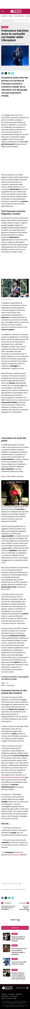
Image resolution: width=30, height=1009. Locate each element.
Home (2, 20)
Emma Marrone (19, 16)
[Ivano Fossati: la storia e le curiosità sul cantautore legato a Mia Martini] (6, 950)
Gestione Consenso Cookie (8, 998)
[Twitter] (6, 73)
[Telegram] (12, 73)
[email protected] (5, 1002)
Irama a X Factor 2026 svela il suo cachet (19, 963)
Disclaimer (19, 994)
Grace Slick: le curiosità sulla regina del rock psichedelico (8, 907)
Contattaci (11, 994)
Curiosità (7, 20)
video (9, 476)
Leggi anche (15, 927)
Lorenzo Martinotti (6, 43)
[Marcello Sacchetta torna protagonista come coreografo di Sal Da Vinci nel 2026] (6, 974)
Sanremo (4, 16)
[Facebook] (2, 73)
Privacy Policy (5, 996)
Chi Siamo (4, 994)
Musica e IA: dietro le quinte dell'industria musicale (18, 939)
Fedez (10, 16)
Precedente (7, 903)
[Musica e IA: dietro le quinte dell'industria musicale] (6, 937)
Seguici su (13, 920)
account (16, 855)
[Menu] (3, 11)
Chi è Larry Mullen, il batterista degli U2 (24, 908)
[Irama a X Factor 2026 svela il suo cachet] (6, 962)
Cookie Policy (14, 996)
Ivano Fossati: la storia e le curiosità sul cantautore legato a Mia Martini (19, 951)
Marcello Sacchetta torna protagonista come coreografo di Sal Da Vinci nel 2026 (18, 976)
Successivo (22, 903)
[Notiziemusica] (16, 11)
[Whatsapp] (9, 73)
